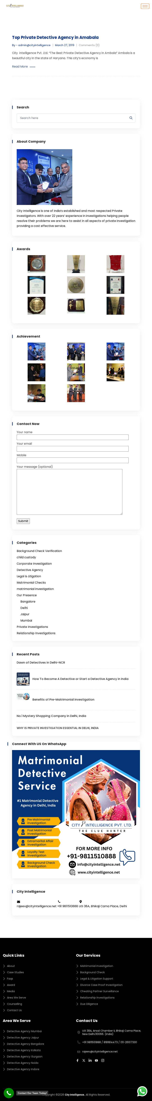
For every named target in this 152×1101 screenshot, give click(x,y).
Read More (20, 66)
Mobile (21, 455)
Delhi (24, 608)
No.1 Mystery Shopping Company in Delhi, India (51, 716)
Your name (24, 432)
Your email (24, 444)
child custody (26, 557)
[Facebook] (78, 1060)
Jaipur (24, 614)
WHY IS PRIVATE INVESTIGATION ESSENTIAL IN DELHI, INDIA (58, 728)
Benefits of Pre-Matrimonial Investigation (63, 699)
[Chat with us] (142, 1091)
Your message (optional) (35, 467)
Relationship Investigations (36, 633)
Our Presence (27, 595)
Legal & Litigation (29, 576)
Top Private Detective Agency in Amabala (55, 37)
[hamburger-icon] (145, 6)
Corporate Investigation (34, 563)
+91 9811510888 (91, 1042)
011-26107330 (128, 1042)
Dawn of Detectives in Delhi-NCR (41, 662)
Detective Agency (30, 570)
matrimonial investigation (35, 589)
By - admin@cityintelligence (31, 45)
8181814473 (111, 1042)
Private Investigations (32, 627)
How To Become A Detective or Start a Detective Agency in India (80, 679)
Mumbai (26, 620)
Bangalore (27, 601)
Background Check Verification (39, 551)
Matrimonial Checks (31, 582)
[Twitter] (84, 1060)
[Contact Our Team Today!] (9, 1093)
